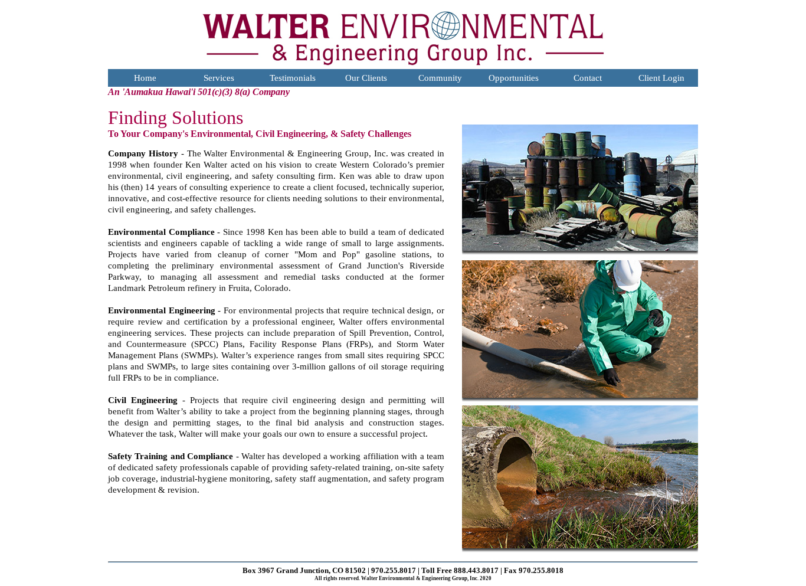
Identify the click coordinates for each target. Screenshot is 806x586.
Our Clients (366, 78)
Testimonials (293, 78)
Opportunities (514, 78)
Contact (588, 78)
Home (145, 78)
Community (440, 78)
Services (219, 78)
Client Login (661, 78)
